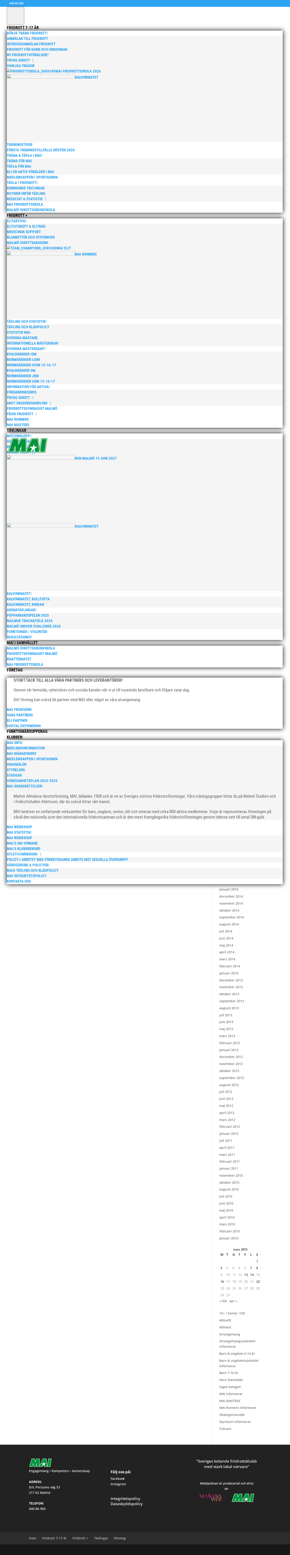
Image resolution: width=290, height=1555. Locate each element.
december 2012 (231, 1057)
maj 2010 (226, 1210)
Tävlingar (101, 1538)
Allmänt (225, 1327)
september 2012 (231, 1078)
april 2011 (226, 1147)
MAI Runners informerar (237, 1407)
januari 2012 (228, 1133)
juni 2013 (226, 1022)
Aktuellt (225, 1320)
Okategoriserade (232, 1415)
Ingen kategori (230, 1387)
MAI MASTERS (229, 1401)
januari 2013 (228, 1050)
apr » (233, 1301)
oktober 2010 (229, 1182)
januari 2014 (228, 973)
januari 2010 (228, 1238)
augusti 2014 (229, 924)
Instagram (118, 1484)
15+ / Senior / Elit (232, 1313)
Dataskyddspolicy (127, 1503)
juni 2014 (226, 938)
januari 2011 (228, 1168)
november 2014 (231, 903)
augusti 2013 (229, 1008)
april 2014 (226, 952)
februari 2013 (229, 1043)
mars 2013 (227, 1036)
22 (258, 1281)
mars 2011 (227, 1154)
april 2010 (226, 1217)
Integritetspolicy (125, 1498)
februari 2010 (229, 1231)
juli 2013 (225, 1015)
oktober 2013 (229, 994)
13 (246, 1274)
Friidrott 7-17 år (54, 1538)
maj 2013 (226, 1029)
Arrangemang (229, 1334)
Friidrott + (80, 1538)
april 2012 (226, 1113)
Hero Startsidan (231, 1380)
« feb (223, 1301)
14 (252, 1274)
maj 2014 (226, 945)
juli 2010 (225, 1196)
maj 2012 (226, 1105)
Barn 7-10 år (228, 1373)
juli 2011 (225, 1140)
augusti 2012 (229, 1085)
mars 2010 (227, 1224)
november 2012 (231, 1064)
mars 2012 (227, 1120)
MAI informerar (231, 1394)
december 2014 (231, 896)
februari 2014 (229, 966)
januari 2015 (228, 889)
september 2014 (231, 917)
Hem (32, 1538)
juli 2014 (225, 931)
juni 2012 (226, 1098)
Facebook (118, 1478)
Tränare (225, 1429)
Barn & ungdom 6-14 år (237, 1353)
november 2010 (231, 1175)
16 (222, 1281)
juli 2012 (225, 1091)
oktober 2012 (229, 1071)
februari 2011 (229, 1161)
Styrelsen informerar (235, 1422)
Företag (120, 1538)
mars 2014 (227, 959)
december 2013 (231, 980)
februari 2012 (229, 1126)
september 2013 (231, 1001)
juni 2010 (226, 1203)
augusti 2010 (229, 1189)
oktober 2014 (229, 910)
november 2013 (231, 987)
